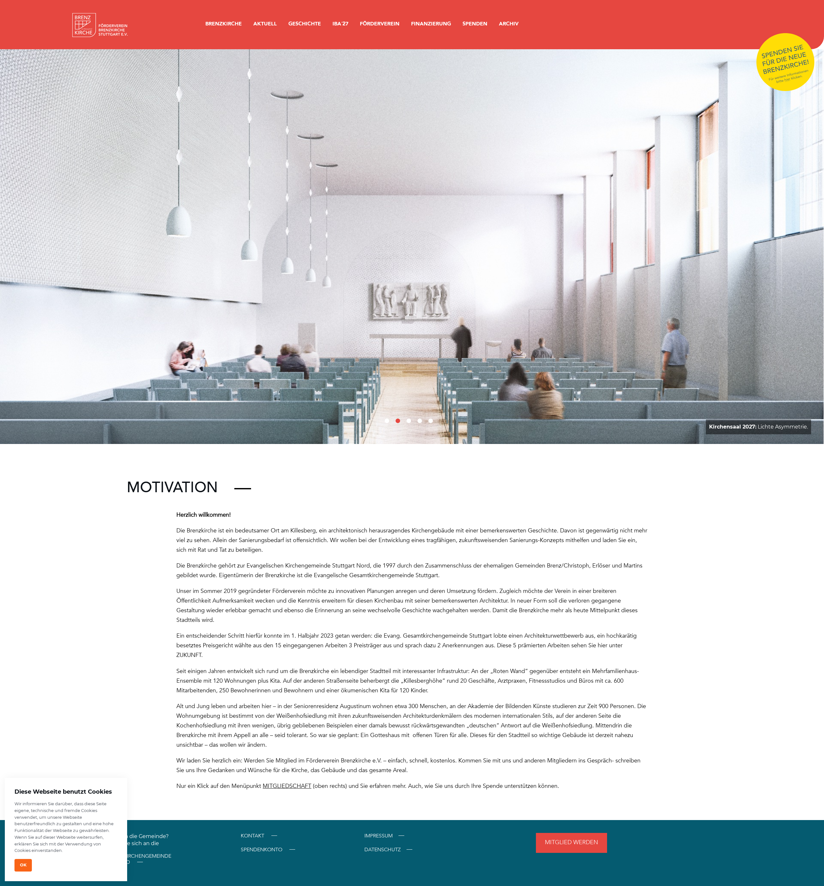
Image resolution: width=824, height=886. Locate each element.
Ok (23, 865)
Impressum (378, 836)
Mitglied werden (571, 842)
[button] (387, 421)
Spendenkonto (261, 849)
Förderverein (379, 23)
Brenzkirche (223, 23)
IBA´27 (340, 23)
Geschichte (304, 23)
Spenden (475, 23)
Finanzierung (431, 23)
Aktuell (265, 23)
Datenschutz (382, 850)
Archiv (509, 23)
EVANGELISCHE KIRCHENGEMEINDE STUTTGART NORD (128, 859)
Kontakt (252, 835)
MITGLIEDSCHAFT (287, 786)
